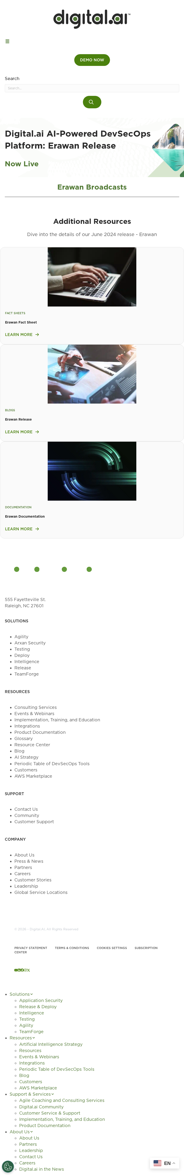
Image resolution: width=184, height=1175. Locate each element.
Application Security (41, 1000)
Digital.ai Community (41, 1106)
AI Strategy (26, 757)
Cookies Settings (112, 948)
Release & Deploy (38, 1006)
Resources (21, 1037)
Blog (19, 750)
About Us (24, 854)
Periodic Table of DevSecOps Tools (52, 763)
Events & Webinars (34, 713)
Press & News (28, 861)
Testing (22, 649)
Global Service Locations (41, 892)
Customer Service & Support (49, 1113)
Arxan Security (30, 642)
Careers (22, 873)
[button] (92, 102)
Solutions (20, 994)
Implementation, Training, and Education (57, 719)
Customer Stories (33, 879)
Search (12, 78)
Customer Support (34, 821)
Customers (25, 769)
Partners (23, 867)
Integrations (27, 726)
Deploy (22, 655)
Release (22, 667)
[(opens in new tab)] (92, 276)
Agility (21, 636)
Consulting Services (35, 707)
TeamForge (26, 674)
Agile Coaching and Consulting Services (61, 1100)
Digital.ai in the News (41, 1169)
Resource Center (32, 744)
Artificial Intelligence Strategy (51, 1044)
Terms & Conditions (72, 948)
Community (26, 815)
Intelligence (26, 661)
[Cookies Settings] (8, 1167)
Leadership (26, 886)
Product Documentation (40, 732)
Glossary (23, 738)
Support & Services (30, 1094)
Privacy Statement (30, 948)
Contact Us (26, 809)
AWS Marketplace (33, 776)
